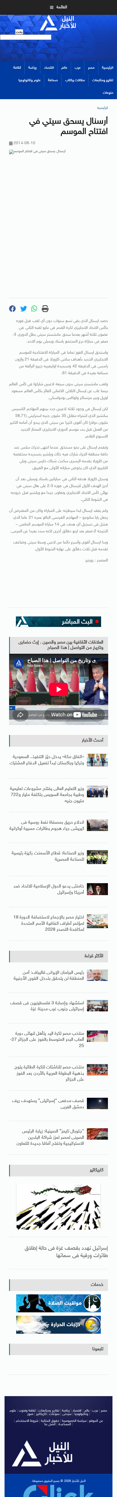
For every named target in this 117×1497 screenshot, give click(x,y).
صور (30, 1414)
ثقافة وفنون (27, 1411)
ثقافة (17, 68)
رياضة (32, 68)
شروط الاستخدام (27, 1421)
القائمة (62, 7)
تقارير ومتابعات (102, 80)
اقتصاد (49, 68)
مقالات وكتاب (75, 80)
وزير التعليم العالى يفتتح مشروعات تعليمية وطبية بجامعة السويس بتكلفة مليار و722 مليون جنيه (47, 795)
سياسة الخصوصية (74, 1421)
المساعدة (64, 1424)
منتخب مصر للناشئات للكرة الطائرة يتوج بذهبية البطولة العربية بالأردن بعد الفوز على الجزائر (49, 1073)
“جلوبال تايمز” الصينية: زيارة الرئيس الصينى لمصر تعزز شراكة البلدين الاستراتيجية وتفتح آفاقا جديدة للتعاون (50, 1137)
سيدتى (67, 1414)
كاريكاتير (96, 1170)
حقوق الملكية (50, 1421)
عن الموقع (96, 1421)
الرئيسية (107, 68)
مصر (91, 68)
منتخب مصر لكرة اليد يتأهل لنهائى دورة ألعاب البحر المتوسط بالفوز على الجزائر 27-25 (47, 1040)
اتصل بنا (50, 1424)
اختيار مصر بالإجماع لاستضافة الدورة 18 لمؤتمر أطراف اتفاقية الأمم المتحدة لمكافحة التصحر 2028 (48, 923)
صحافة (53, 80)
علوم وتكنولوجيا (29, 80)
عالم (64, 68)
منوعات (108, 93)
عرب (78, 68)
